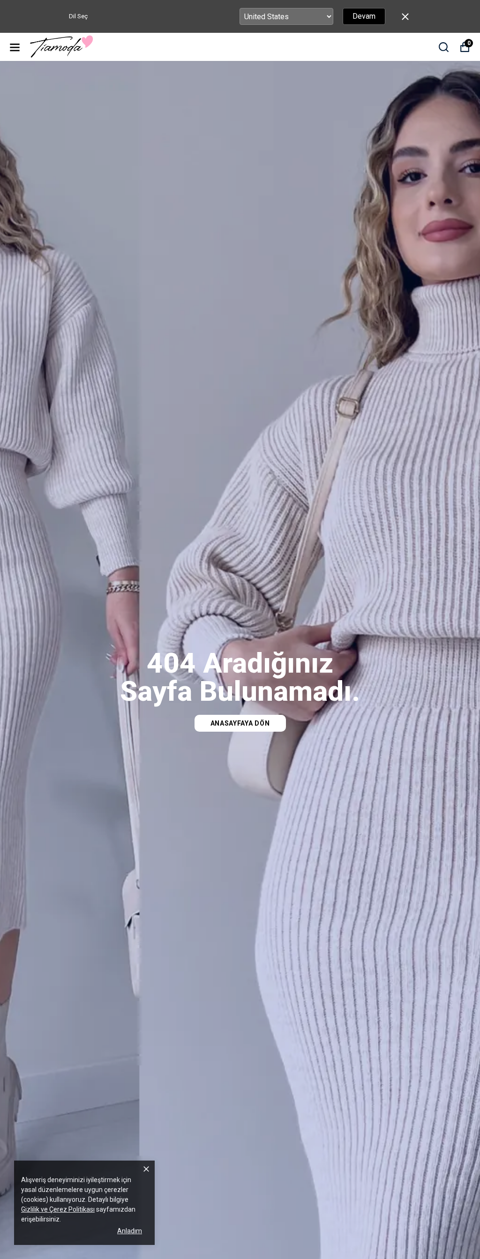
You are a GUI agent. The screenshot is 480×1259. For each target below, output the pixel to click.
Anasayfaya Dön (240, 723)
